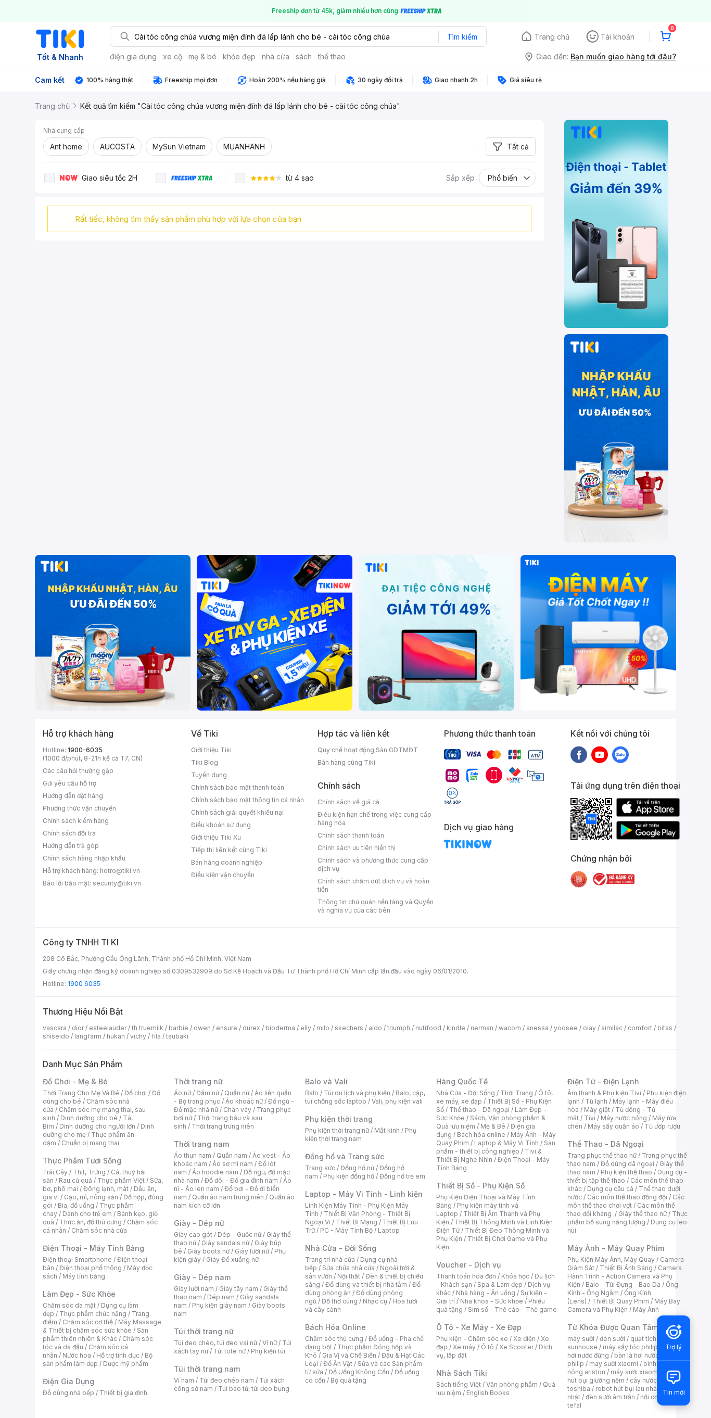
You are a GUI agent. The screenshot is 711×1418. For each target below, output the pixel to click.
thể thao (332, 56)
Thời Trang (516, 1093)
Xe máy (464, 1347)
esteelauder (107, 1028)
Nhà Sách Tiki (461, 1373)
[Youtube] (599, 754)
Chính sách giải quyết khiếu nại (237, 812)
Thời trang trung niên (223, 1126)
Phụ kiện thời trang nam (360, 1134)
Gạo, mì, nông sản (91, 1197)
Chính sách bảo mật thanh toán (237, 787)
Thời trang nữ (198, 1081)
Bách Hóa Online (335, 1327)
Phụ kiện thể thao (626, 1172)
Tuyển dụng (209, 775)
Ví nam (184, 1380)
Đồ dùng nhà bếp (68, 1393)
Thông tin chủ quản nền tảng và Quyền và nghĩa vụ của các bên (376, 906)
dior (78, 1028)
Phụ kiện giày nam (219, 1305)
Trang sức (320, 1168)
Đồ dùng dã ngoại (627, 1164)
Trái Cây (55, 1172)
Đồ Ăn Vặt (337, 1364)
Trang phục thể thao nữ (602, 1155)
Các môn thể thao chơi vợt (625, 1201)
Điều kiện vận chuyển (223, 875)
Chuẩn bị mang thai (90, 1143)
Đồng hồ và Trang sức (344, 1156)
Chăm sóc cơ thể (87, 1322)
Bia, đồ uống (76, 1205)
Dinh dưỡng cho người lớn (97, 1126)
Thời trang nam (201, 1144)
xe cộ (172, 56)
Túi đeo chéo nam (226, 1380)
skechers (349, 1028)
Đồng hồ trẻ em (402, 1176)
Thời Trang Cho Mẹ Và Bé (81, 1093)
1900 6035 (84, 983)
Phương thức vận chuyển (79, 808)
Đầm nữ (207, 1093)
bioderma (280, 1028)
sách (304, 56)
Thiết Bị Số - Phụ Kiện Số (480, 1185)
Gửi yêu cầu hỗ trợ (69, 783)
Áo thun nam (192, 1155)
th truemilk (147, 1028)
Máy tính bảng (83, 1276)
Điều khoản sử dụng (221, 825)
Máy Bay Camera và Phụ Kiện (623, 1305)
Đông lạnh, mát (106, 1189)
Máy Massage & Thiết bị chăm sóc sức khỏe (102, 1326)
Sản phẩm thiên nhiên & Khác (95, 1334)
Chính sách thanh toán (351, 835)
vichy (138, 1036)
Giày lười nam (194, 1289)
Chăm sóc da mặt (69, 1305)
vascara (55, 1028)
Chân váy (237, 1109)
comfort (640, 1028)
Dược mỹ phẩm (125, 1364)
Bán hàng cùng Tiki (346, 762)
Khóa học (515, 1276)
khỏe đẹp (239, 56)
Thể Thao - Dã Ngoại (605, 1144)
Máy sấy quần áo (613, 1126)
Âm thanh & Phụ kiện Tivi (604, 1093)
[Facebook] (578, 754)
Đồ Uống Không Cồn (358, 1372)
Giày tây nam (238, 1289)
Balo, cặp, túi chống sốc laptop (365, 1097)
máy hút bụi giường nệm (622, 1376)
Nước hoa (76, 1355)
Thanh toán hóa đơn (466, 1276)
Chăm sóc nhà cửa (99, 1230)
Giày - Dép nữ (199, 1223)
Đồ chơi (135, 1093)
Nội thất (348, 1276)
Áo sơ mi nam (232, 1164)
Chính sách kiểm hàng (76, 821)
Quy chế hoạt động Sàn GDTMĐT (368, 750)
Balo (312, 1093)
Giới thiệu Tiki (211, 750)
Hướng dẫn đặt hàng (73, 796)
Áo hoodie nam (215, 1172)
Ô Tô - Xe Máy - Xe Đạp (479, 1327)
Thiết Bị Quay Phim (620, 1301)
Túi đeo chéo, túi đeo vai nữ (215, 1343)
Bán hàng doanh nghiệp (226, 862)
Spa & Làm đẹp (500, 1284)
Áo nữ (182, 1093)
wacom (510, 1028)
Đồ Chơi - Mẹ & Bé (75, 1081)
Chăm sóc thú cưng (334, 1339)
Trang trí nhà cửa (330, 1259)
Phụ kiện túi (268, 1351)
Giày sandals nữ (225, 1243)
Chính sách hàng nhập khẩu (84, 858)
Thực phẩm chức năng (92, 1314)
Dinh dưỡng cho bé (89, 1118)
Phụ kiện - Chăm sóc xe (472, 1339)
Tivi (589, 1118)
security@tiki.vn (117, 883)
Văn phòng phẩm (512, 1384)
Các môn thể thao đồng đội (627, 1197)
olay (589, 1028)
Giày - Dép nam (202, 1277)
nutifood (428, 1028)
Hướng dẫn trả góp (71, 846)
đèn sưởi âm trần (610, 1397)
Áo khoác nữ (244, 1101)
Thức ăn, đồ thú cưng (90, 1222)
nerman (482, 1028)
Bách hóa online (481, 1134)
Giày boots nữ (208, 1251)
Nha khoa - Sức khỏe (491, 1301)
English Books (488, 1393)
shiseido (56, 1036)
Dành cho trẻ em (87, 1214)
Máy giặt (597, 1109)
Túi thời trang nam (207, 1368)
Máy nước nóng (624, 1118)
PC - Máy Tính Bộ (346, 1230)
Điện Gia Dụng (68, 1381)
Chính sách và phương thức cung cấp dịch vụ (373, 864)
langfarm (87, 1036)
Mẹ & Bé (492, 1126)
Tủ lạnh (596, 1101)
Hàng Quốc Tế (462, 1081)
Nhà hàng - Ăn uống (485, 1293)
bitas (664, 1028)
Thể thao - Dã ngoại (479, 1109)
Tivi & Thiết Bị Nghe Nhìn (489, 1155)
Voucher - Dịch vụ (468, 1264)
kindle (456, 1028)
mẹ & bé (202, 56)
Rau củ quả (75, 1180)
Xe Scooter (516, 1347)
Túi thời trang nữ (204, 1331)
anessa (537, 1028)
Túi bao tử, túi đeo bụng (253, 1388)
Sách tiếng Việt (458, 1384)
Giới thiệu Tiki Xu (216, 837)
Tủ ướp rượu (662, 1126)
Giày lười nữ (252, 1251)
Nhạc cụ (375, 1301)
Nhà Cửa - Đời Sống (340, 1248)
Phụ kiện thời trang (339, 1119)
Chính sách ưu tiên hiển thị (357, 848)
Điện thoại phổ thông (90, 1268)
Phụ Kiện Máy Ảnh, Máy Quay (611, 1259)
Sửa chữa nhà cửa (348, 1268)
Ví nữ (269, 1343)
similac (612, 1028)
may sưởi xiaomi (613, 1364)
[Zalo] (620, 754)
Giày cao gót (193, 1234)
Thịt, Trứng (89, 1172)
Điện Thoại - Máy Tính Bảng (93, 1248)
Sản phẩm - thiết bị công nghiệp (495, 1147)
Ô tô (487, 1347)
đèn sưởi (612, 1339)
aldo (375, 1028)
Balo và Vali (326, 1081)
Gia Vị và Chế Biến (349, 1355)
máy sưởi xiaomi (635, 1372)
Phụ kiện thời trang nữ (337, 1130)
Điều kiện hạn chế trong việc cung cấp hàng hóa (374, 819)
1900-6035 (85, 750)
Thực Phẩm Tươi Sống (82, 1160)
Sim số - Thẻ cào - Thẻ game (512, 1309)
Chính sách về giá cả (348, 802)
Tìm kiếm (462, 36)
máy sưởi (580, 1339)
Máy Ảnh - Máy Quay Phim (615, 1248)
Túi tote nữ (229, 1351)
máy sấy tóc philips (632, 1347)
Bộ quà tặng (348, 1380)
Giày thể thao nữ (642, 1214)
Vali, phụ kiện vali (397, 1101)
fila (156, 1036)
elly (305, 1028)
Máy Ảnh (646, 1309)
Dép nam (221, 1297)
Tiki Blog (204, 762)
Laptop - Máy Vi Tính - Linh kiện (364, 1193)
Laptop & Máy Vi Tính (506, 1143)
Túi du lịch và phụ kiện (357, 1093)
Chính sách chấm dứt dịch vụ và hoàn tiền (373, 885)
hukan (116, 1036)
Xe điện (524, 1339)
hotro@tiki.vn (120, 871)
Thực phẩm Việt (121, 1180)
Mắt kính (387, 1130)
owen (202, 1028)
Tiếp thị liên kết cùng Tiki (229, 850)
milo (322, 1028)
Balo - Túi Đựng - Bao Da (623, 1284)
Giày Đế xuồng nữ (232, 1259)
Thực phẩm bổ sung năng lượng (627, 1218)
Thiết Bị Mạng (356, 1222)
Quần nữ (236, 1093)
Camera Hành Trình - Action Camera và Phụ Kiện (624, 1276)
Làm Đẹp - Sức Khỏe (79, 1293)
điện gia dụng (133, 56)
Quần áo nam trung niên (228, 1197)
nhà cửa (275, 56)
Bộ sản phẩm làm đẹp (98, 1359)
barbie (178, 1028)
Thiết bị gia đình (123, 1393)
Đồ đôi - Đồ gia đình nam (241, 1180)
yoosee (566, 1028)
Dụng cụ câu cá (610, 1189)
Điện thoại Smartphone (77, 1259)
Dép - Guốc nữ (239, 1234)
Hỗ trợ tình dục (117, 1355)
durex (251, 1028)
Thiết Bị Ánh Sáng (626, 1268)
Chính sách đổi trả (69, 833)
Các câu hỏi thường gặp (78, 771)
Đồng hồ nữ (357, 1168)
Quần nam (232, 1155)
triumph (398, 1028)
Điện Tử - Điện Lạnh (603, 1081)
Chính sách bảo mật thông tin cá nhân (247, 800)
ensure (226, 1028)
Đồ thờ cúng (340, 1301)
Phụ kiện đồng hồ (348, 1176)
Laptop (389, 1230)
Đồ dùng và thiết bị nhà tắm (366, 1284)
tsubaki (177, 1036)
